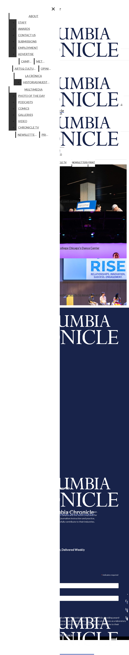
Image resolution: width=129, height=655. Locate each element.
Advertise (26, 54)
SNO (61, 635)
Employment (28, 47)
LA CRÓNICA (33, 76)
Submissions (27, 41)
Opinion (47, 68)
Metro (41, 61)
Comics (23, 108)
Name (8, 593)
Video (22, 121)
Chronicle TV (28, 127)
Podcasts (25, 102)
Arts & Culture (26, 68)
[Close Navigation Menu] (53, 9)
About (33, 16)
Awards (24, 29)
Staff (22, 22)
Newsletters (80, 162)
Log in (69, 635)
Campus (27, 61)
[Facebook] (126, 594)
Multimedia (33, 89)
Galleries (25, 115)
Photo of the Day (31, 96)
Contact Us (27, 35)
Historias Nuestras (38, 82)
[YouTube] (126, 619)
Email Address (12, 581)
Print (91, 162)
